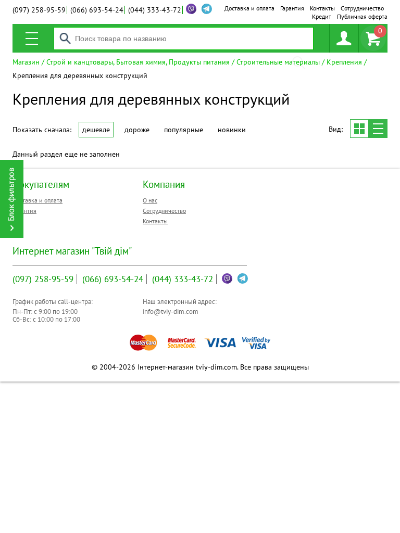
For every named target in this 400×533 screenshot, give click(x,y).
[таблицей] (359, 128)
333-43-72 (154, 10)
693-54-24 (96, 10)
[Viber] (191, 9)
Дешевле (96, 129)
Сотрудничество (362, 8)
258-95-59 (39, 10)
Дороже (136, 129)
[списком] (378, 128)
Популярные (183, 129)
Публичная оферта (362, 16)
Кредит (321, 16)
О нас (150, 200)
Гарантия (292, 8)
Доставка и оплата (249, 8)
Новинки (232, 129)
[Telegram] (243, 278)
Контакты (322, 8)
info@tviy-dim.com (170, 311)
